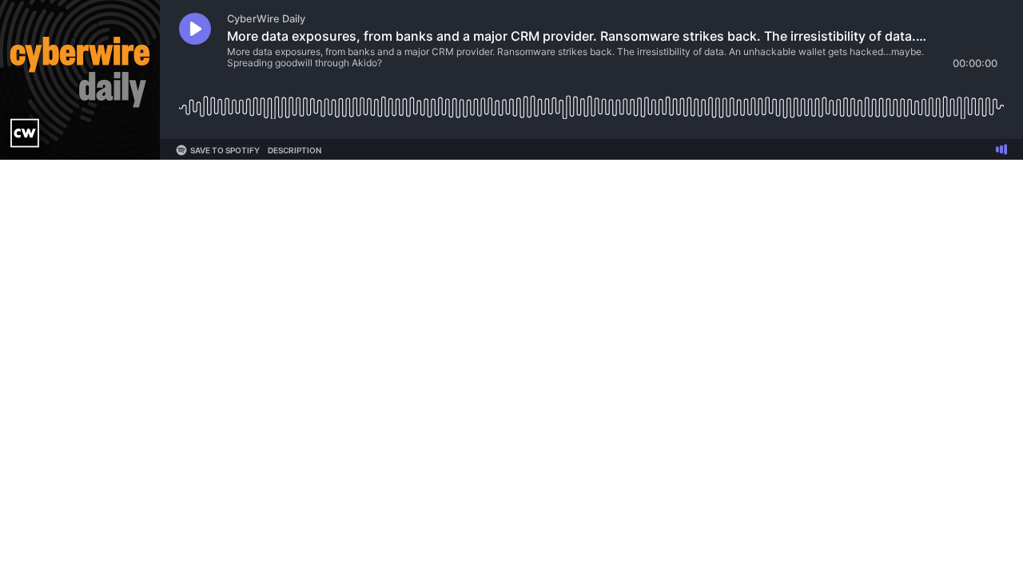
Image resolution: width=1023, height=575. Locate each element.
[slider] (591, 101)
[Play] (195, 29)
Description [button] (294, 150)
